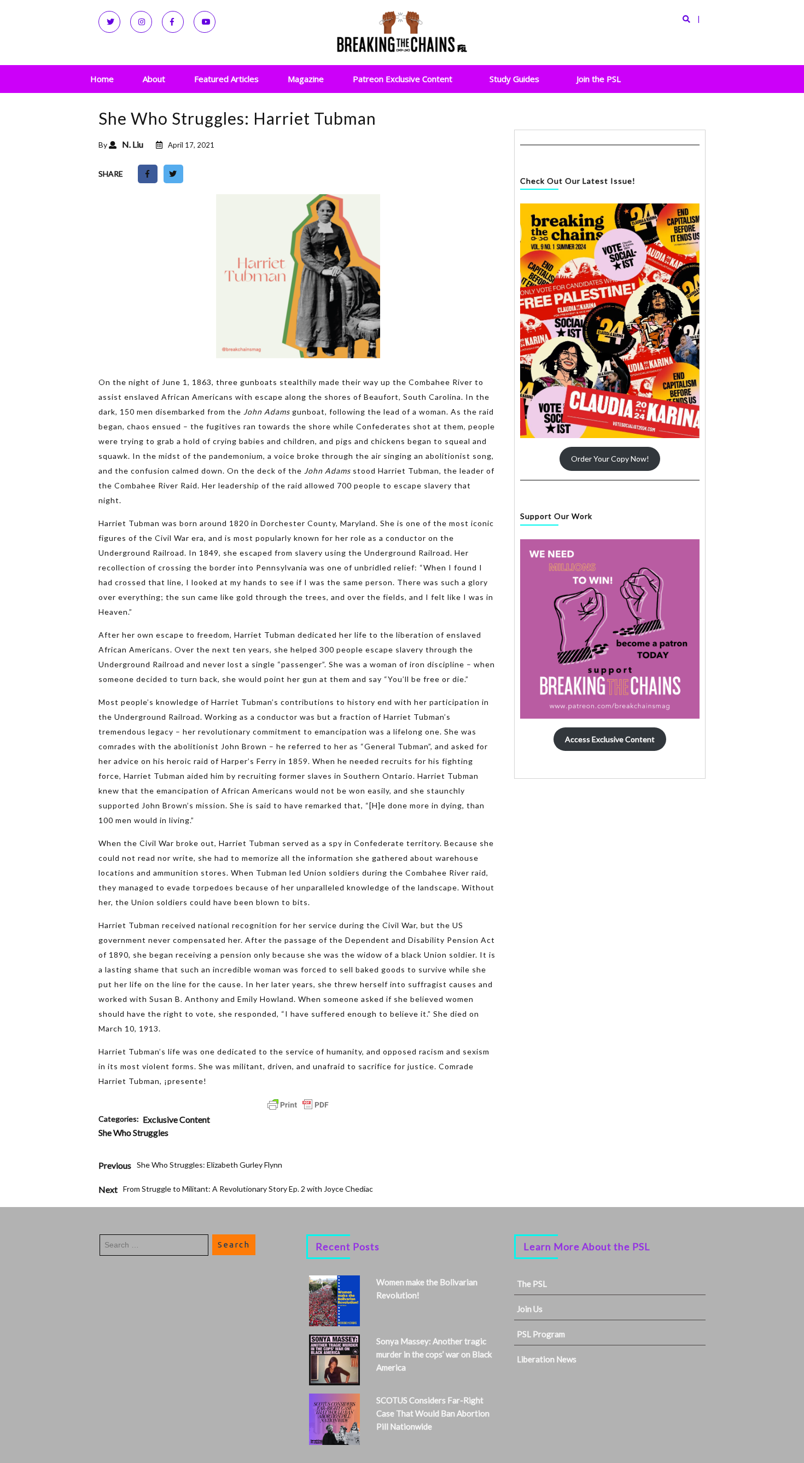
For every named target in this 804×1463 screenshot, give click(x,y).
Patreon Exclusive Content (402, 78)
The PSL (532, 1284)
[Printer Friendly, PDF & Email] (298, 1105)
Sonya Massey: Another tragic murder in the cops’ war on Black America (434, 1354)
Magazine (306, 78)
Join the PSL (598, 78)
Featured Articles (226, 78)
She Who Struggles (133, 1132)
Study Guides (514, 78)
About (154, 78)
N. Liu (132, 144)
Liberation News (546, 1359)
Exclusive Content (176, 1119)
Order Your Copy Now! (610, 458)
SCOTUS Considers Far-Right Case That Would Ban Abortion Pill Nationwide (433, 1413)
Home (102, 78)
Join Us (530, 1309)
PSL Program (541, 1334)
